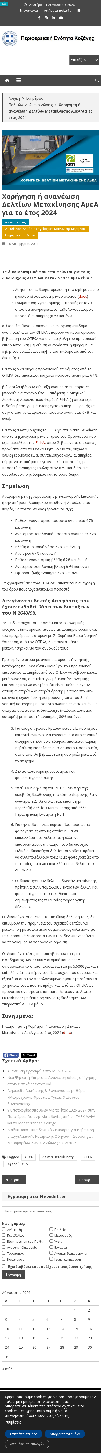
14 (62, 1328)
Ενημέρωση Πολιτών (20, 235)
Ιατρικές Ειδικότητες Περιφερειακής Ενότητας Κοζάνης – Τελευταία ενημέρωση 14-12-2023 (17, 1179)
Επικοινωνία (29, 10)
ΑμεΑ (28, 1156)
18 (21, 1338)
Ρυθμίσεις (13, 1422)
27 (48, 1347)
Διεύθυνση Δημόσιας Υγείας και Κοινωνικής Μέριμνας (45, 229)
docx (83, 296)
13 (48, 1328)
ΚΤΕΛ (88, 1156)
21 (62, 1338)
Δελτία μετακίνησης (58, 1156)
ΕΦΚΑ (40, 442)
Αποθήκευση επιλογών (27, 1444)
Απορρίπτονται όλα (65, 1434)
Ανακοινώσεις (15, 222)
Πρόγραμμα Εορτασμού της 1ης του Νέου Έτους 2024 (89, 1179)
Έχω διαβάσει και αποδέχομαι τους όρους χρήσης (50, 1266)
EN (79, 10)
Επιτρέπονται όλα (23, 1434)
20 (48, 1338)
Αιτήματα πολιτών (57, 10)
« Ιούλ (7, 1368)
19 (34, 1338)
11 (21, 1328)
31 (7, 1356)
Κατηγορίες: (13, 1223)
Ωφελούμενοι (17, 1163)
